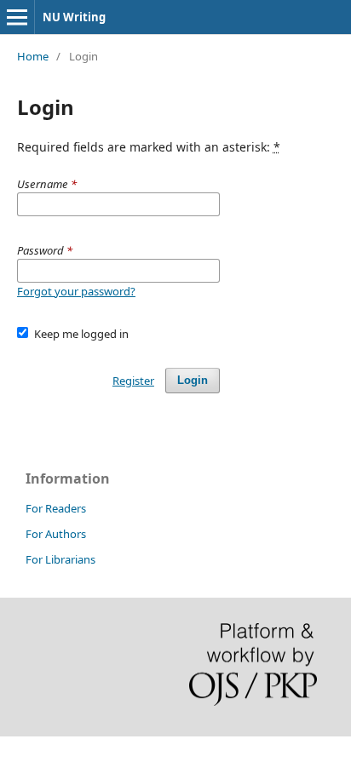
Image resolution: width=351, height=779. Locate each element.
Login (192, 380)
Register (133, 380)
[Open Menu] (17, 17)
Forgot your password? (76, 291)
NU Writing (74, 17)
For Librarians (60, 559)
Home (33, 56)
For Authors (56, 533)
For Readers (56, 508)
